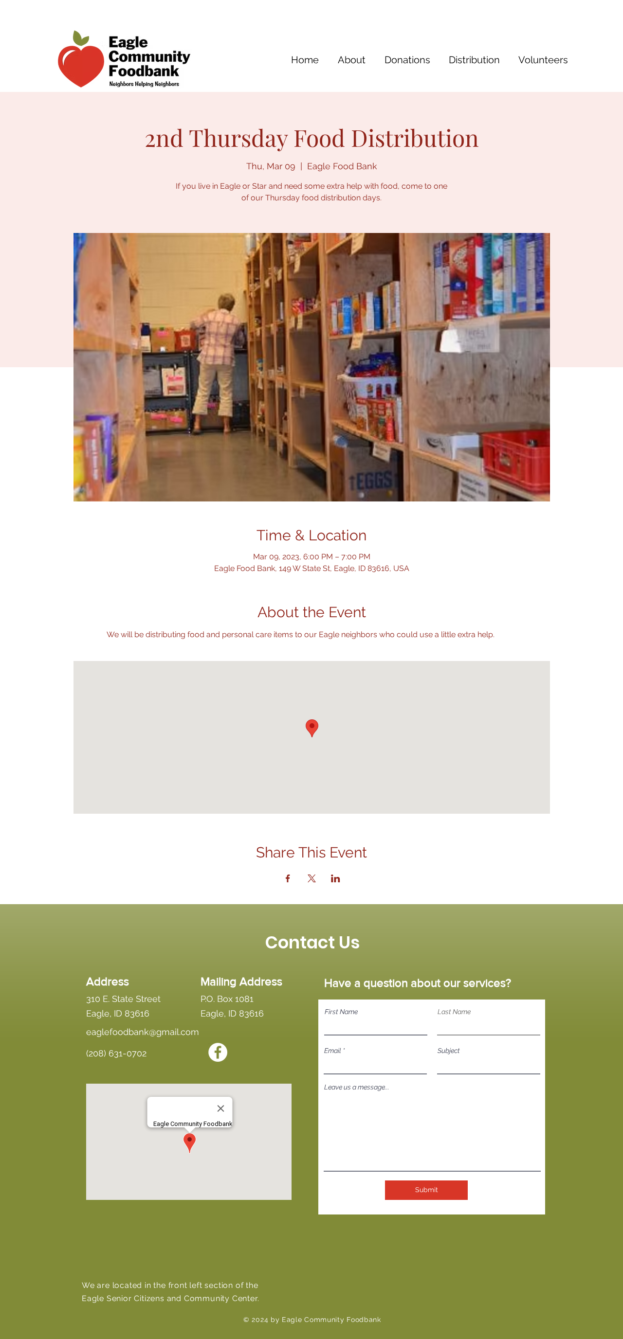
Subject (449, 1050)
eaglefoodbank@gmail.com (142, 1032)
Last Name (454, 1011)
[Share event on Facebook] (288, 878)
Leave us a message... (356, 1087)
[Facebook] (217, 1052)
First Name (341, 1011)
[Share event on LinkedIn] (335, 878)
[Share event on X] (311, 878)
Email (332, 1050)
